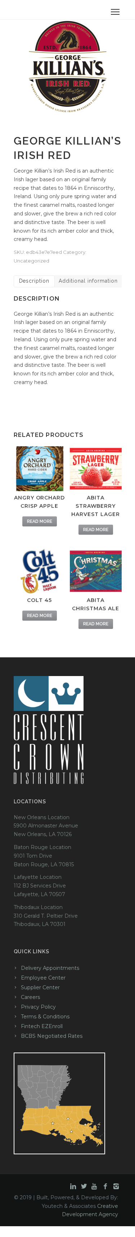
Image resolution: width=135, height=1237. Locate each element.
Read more (39, 521)
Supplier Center (40, 987)
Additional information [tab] (88, 281)
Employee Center (43, 977)
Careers (30, 997)
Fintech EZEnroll (42, 1026)
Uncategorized (31, 261)
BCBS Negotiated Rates (51, 1036)
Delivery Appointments (50, 968)
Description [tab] (34, 281)
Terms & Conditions (45, 1016)
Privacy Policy (38, 1007)
